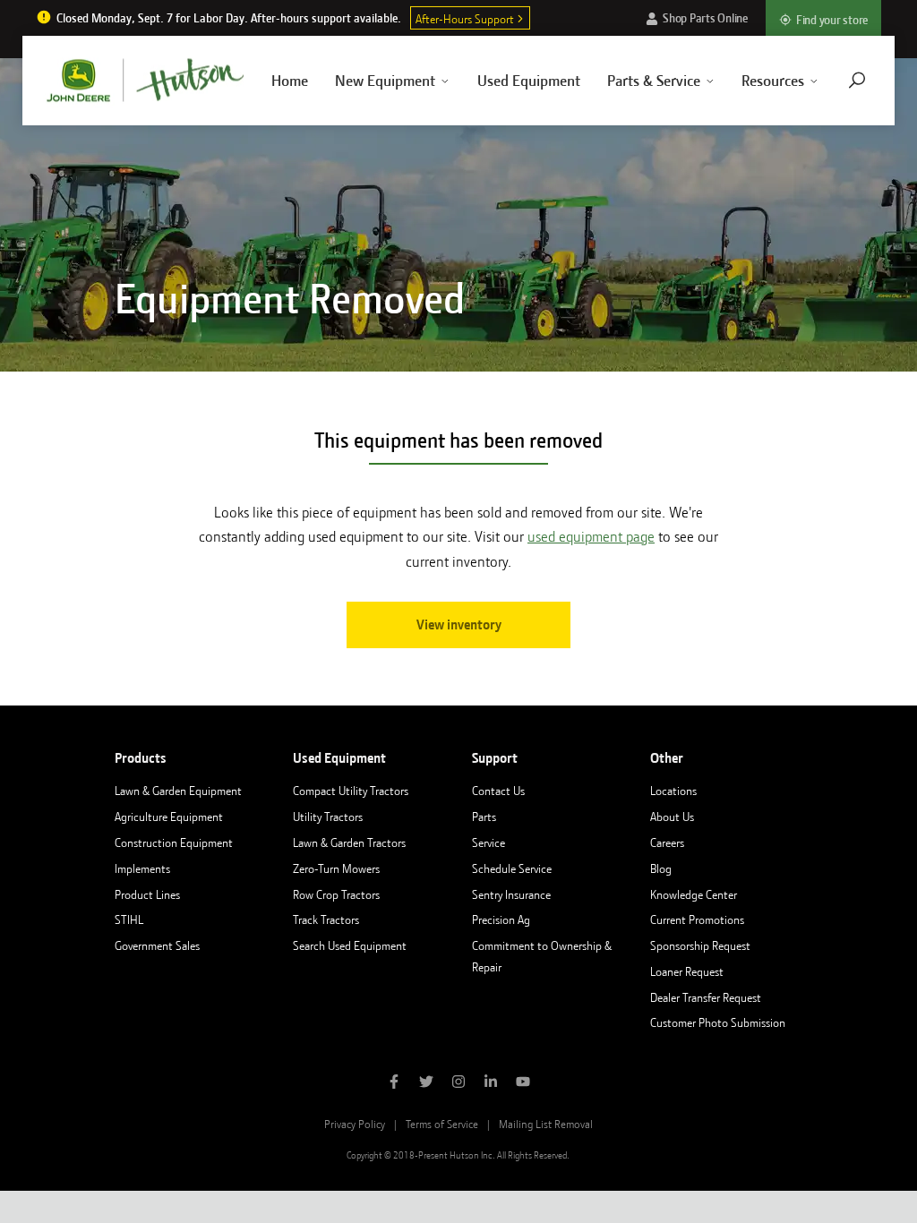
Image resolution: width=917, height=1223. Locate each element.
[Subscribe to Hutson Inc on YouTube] (523, 1083)
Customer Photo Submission (717, 1022)
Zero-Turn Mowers (336, 868)
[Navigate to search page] (857, 80)
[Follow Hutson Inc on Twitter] (426, 1083)
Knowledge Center (693, 894)
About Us (672, 816)
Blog (661, 868)
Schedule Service (512, 868)
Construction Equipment (174, 842)
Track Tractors (326, 919)
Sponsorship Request (700, 945)
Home (289, 81)
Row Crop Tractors (336, 894)
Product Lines (147, 894)
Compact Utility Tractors (350, 790)
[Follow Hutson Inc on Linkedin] (491, 1083)
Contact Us (498, 790)
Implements (142, 868)
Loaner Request (687, 971)
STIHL (129, 919)
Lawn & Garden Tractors (349, 842)
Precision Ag (501, 919)
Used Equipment (528, 81)
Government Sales (157, 945)
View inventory (458, 625)
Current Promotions (697, 919)
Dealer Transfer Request (705, 997)
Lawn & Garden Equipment (178, 790)
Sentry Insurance (511, 894)
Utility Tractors (328, 816)
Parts (484, 816)
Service (488, 842)
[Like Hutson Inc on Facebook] (394, 1083)
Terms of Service (442, 1124)
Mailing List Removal (546, 1124)
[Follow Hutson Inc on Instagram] (458, 1083)
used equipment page (591, 536)
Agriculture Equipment (169, 816)
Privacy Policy (354, 1124)
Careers (667, 842)
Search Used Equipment (350, 945)
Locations (673, 790)
